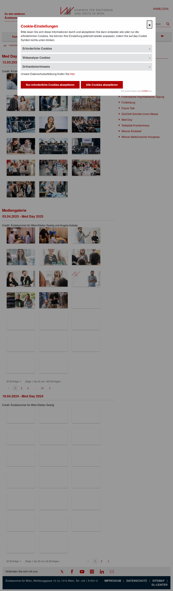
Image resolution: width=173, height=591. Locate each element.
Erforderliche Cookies (37, 48)
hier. (72, 74)
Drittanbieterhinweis (36, 66)
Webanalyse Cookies (36, 58)
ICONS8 (145, 91)
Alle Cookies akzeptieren (102, 85)
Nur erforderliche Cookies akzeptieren (50, 85)
